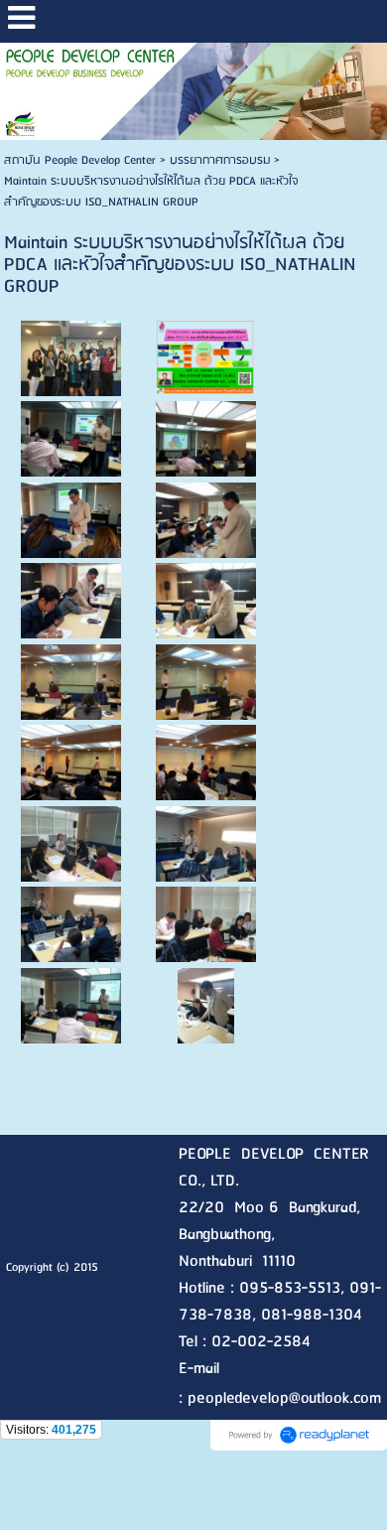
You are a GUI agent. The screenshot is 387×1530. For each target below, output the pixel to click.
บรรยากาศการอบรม (220, 160)
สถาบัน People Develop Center (80, 160)
